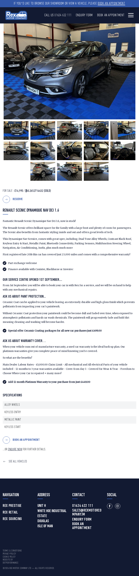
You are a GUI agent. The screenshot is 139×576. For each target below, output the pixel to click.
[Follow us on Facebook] (109, 506)
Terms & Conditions (12, 550)
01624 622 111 (62, 15)
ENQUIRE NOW (15, 449)
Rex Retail (10, 513)
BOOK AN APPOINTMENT (26, 439)
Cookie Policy (9, 557)
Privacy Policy (9, 554)
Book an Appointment (111, 3)
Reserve (18, 199)
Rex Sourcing (12, 519)
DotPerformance (10, 563)
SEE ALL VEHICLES (18, 461)
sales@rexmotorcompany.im (87, 513)
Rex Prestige (12, 506)
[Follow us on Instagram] (117, 506)
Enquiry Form (84, 15)
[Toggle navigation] (131, 15)
